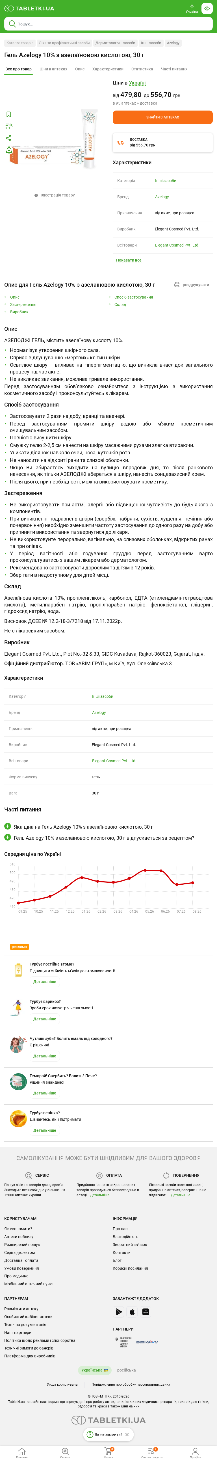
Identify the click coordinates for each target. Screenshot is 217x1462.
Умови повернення (21, 1268)
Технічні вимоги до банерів (28, 1348)
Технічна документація (25, 1324)
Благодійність (125, 1236)
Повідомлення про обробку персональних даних (131, 1385)
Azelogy (173, 43)
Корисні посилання (130, 1268)
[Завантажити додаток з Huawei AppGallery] (145, 1312)
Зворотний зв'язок (130, 1244)
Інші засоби (151, 43)
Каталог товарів (19, 43)
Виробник (19, 312)
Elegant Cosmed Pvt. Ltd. (177, 245)
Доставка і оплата (21, 1260)
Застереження (23, 304)
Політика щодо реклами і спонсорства (39, 1340)
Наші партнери (17, 1332)
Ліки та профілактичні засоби (64, 43)
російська (126, 1370)
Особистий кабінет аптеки (28, 1316)
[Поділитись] (8, 138)
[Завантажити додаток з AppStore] (132, 1312)
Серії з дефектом (19, 1252)
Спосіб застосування (133, 297)
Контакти (122, 1252)
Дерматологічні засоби (115, 43)
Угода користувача (62, 1385)
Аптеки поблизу (18, 1236)
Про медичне (16, 1276)
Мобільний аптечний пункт (29, 1284)
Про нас (120, 1228)
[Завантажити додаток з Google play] (118, 1312)
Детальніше (99, 1195)
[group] (163, 92)
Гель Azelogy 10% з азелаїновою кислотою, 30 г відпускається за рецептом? (104, 838)
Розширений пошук (22, 1244)
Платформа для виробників (29, 1356)
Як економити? (18, 1228)
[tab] (18, 69)
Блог (117, 1260)
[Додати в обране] (8, 114)
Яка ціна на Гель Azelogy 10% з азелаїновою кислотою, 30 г (83, 827)
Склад (120, 304)
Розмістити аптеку (21, 1308)
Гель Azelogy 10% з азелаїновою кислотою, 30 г (74, 55)
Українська (92, 1370)
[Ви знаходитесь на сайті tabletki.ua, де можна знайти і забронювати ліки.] (29, 8)
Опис (14, 297)
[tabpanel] (108, 360)
